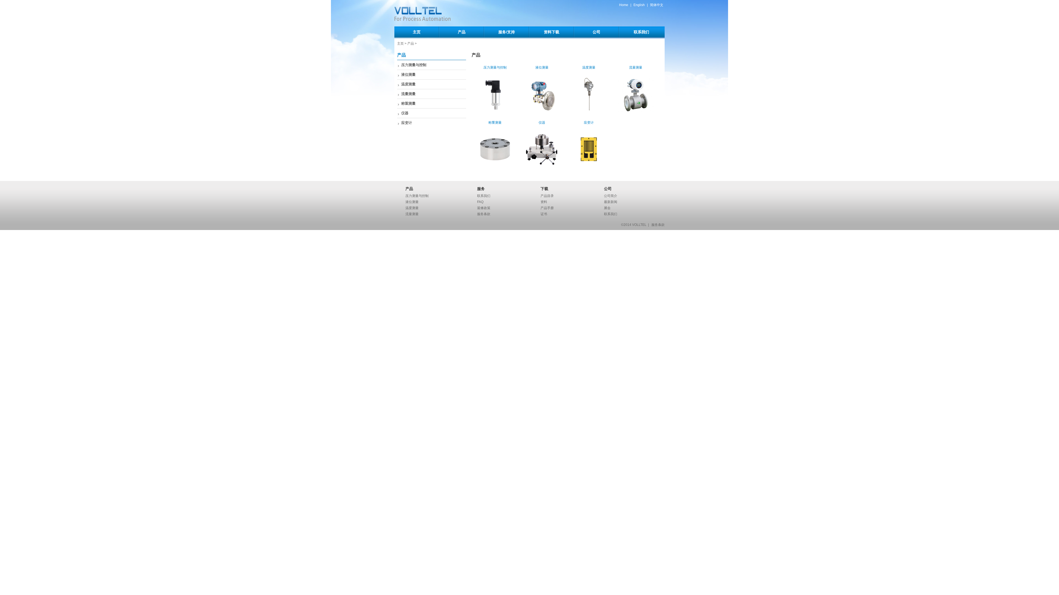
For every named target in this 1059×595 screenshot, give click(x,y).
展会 (607, 208)
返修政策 (483, 208)
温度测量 (408, 84)
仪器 (404, 113)
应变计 (406, 123)
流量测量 (408, 94)
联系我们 (641, 32)
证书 (544, 214)
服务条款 (483, 214)
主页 (417, 32)
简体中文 (656, 5)
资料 (544, 202)
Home (623, 5)
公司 (596, 32)
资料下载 (551, 32)
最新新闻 (610, 202)
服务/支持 (506, 32)
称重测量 (408, 103)
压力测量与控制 (413, 65)
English (639, 5)
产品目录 (547, 196)
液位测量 (408, 74)
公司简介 (610, 196)
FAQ (480, 202)
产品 (462, 32)
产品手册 (547, 208)
